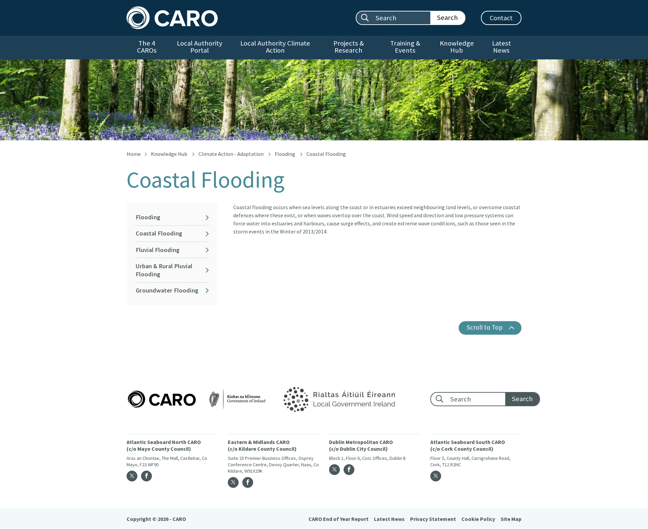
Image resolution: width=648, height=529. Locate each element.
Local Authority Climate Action (275, 47)
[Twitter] (132, 476)
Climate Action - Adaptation (231, 153)
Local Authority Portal (199, 47)
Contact (501, 17)
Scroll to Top (485, 327)
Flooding (285, 153)
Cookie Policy (478, 519)
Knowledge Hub (457, 47)
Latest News (501, 47)
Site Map (511, 519)
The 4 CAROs (147, 47)
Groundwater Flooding (167, 290)
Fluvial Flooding (158, 250)
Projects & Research (348, 47)
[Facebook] (146, 476)
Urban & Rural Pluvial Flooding (164, 270)
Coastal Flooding (159, 233)
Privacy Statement (433, 519)
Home (134, 153)
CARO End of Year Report (338, 519)
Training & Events (405, 47)
